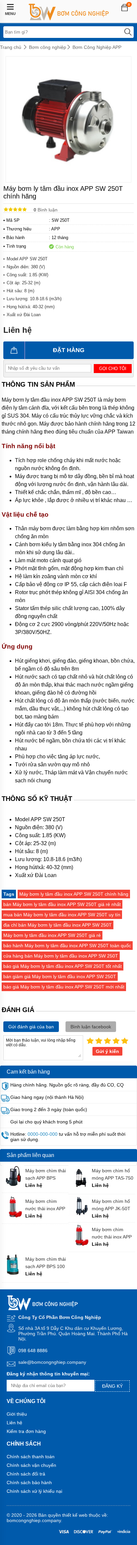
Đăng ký (112, 1386)
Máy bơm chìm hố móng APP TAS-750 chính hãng (112, 1174)
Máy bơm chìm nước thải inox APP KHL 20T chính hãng (113, 1233)
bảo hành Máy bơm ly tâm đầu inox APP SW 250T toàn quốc (67, 945)
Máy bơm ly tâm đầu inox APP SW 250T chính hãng (73, 894)
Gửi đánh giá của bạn (31, 1026)
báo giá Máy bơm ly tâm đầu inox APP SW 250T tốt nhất (62, 966)
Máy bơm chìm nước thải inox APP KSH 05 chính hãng (45, 1205)
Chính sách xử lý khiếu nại (34, 1491)
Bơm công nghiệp (47, 47)
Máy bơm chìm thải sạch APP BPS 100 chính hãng (45, 1262)
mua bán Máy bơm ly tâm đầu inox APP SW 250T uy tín (61, 914)
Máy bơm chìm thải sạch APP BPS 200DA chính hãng (45, 1174)
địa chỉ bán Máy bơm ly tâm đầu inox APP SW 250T (57, 925)
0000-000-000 (43, 1134)
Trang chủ (10, 47)
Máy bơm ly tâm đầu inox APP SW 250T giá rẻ (52, 935)
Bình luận (46, 209)
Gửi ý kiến (107, 1051)
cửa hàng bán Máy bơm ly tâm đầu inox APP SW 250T (60, 956)
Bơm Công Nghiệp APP (96, 47)
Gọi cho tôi (112, 368)
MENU (10, 14)
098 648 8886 (33, 1350)
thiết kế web (74, 1515)
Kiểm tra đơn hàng (26, 1431)
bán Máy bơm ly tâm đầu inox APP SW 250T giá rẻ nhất (62, 904)
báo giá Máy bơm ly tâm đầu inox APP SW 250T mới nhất (63, 986)
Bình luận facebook (90, 1026)
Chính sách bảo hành (29, 1482)
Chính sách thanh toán (31, 1456)
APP (55, 228)
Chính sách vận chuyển (31, 1465)
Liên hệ (14, 1422)
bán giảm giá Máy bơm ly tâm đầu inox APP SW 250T (59, 976)
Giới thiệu (17, 1414)
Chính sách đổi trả (26, 1474)
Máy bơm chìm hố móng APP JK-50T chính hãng (111, 1205)
